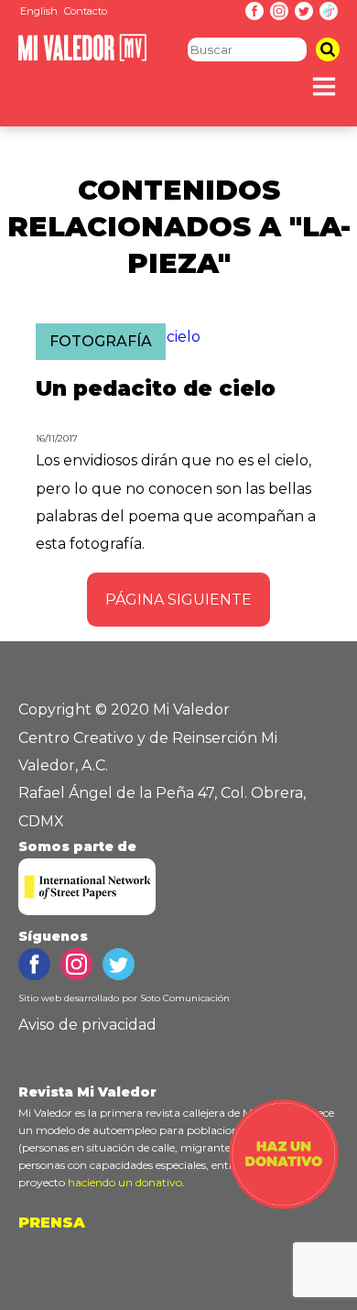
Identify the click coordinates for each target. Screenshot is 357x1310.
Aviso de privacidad (87, 1024)
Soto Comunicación (185, 998)
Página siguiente (178, 599)
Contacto (85, 11)
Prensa (51, 1222)
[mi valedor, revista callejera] (82, 57)
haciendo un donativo (125, 1182)
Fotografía (100, 341)
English (39, 11)
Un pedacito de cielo (156, 388)
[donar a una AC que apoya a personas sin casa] (284, 1204)
